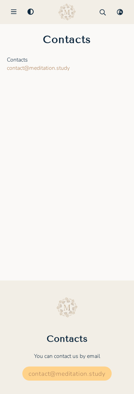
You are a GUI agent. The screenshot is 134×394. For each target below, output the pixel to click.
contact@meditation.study (38, 68)
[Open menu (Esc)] (13, 12)
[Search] (103, 12)
